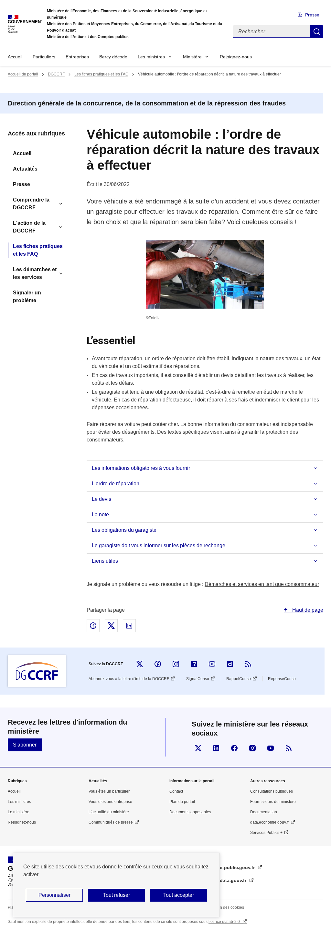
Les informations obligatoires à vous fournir (141, 468)
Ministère (192, 56)
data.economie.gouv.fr (269, 822)
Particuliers (44, 56)
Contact (176, 791)
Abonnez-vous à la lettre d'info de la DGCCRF (129, 679)
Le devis (101, 499)
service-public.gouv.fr (231, 867)
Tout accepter (178, 895)
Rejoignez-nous (236, 56)
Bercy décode (113, 56)
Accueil (15, 56)
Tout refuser (116, 895)
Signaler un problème (27, 296)
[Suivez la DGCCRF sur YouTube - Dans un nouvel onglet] (212, 664)
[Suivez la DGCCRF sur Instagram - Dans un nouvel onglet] (175, 664)
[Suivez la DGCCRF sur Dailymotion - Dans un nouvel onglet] (230, 664)
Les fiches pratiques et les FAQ (101, 74)
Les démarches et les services (35, 273)
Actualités (25, 169)
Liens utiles (105, 561)
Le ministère (18, 812)
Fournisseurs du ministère (273, 801)
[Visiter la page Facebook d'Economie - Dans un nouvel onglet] (234, 748)
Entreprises (77, 56)
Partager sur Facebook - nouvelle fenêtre (93, 625)
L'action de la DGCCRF (29, 226)
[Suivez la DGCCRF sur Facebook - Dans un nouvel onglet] (157, 664)
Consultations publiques (271, 791)
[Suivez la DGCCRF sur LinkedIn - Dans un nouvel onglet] (193, 664)
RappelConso (238, 679)
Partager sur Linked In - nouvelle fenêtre (129, 625)
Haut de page (307, 610)
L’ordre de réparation (115, 483)
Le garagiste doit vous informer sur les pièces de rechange (158, 545)
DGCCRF (56, 74)
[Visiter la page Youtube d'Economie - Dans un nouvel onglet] (270, 748)
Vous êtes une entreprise (110, 801)
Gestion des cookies (226, 907)
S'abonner (25, 744)
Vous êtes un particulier (109, 791)
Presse (312, 14)
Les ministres (151, 56)
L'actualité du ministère (109, 812)
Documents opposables (190, 812)
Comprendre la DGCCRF (31, 203)
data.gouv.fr (234, 880)
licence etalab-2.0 (224, 921)
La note (100, 514)
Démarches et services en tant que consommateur (262, 584)
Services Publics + (266, 832)
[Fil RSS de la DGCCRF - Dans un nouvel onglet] (248, 664)
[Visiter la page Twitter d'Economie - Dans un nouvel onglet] (198, 748)
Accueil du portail (23, 74)
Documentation (263, 812)
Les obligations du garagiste (124, 530)
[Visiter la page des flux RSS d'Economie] (288, 748)
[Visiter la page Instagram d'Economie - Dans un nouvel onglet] (252, 748)
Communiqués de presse (111, 822)
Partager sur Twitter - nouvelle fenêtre (111, 625)
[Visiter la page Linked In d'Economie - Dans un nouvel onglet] (216, 748)
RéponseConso (282, 679)
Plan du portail (182, 801)
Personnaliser (54, 895)
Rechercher (316, 31)
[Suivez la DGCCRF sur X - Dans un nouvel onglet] (139, 664)
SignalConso (197, 679)
